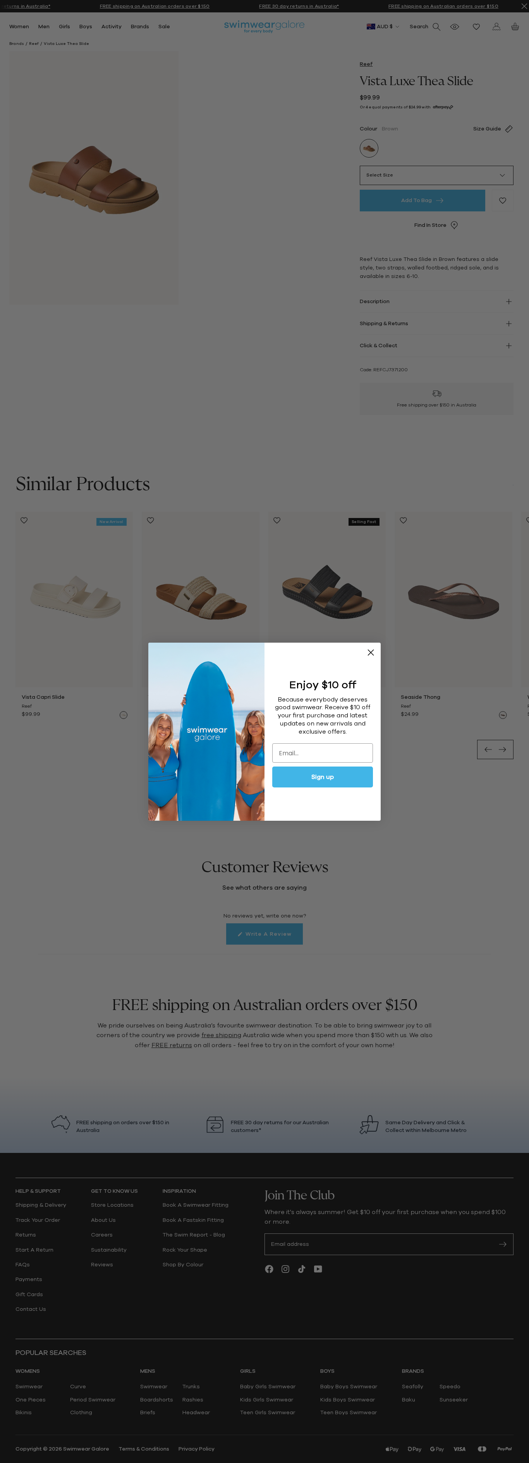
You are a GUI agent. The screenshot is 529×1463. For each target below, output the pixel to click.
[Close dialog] (371, 652)
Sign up (322, 777)
